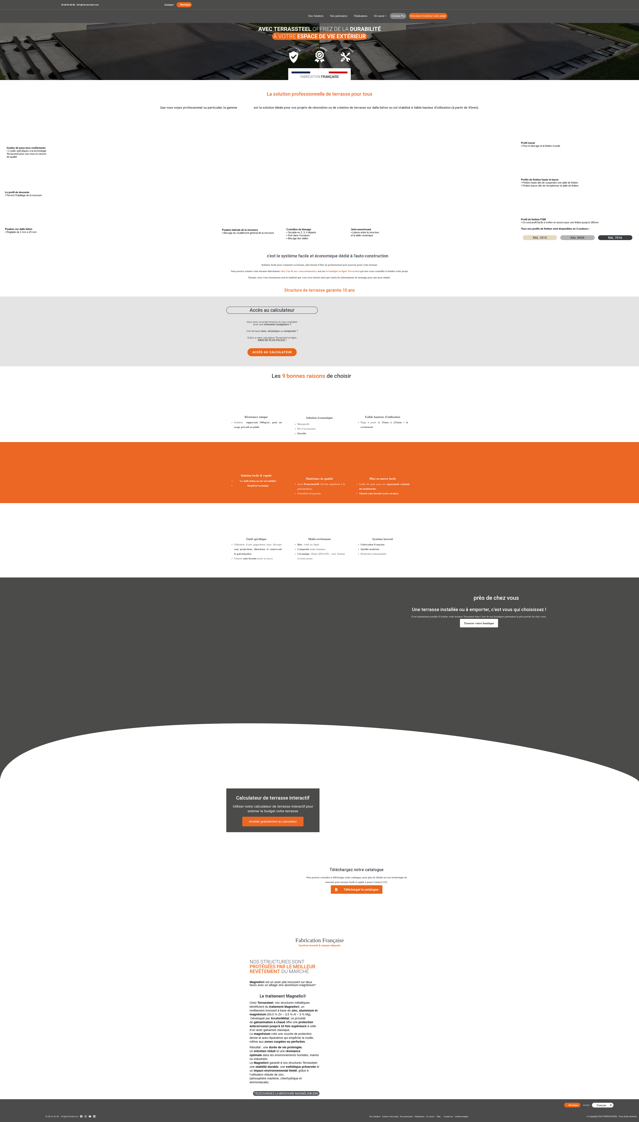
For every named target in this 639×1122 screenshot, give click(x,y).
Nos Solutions (315, 15)
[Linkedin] (94, 1116)
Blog (438, 1117)
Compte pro (448, 1117)
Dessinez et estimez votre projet (428, 15)
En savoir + (380, 15)
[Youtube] (90, 1116)
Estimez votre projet (390, 1117)
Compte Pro (398, 15)
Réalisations (360, 15)
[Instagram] (85, 1116)
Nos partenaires (338, 15)
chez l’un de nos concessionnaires (298, 271)
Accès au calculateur (272, 310)
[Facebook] (81, 1116)
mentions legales (461, 1117)
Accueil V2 (80, 16)
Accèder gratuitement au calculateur (273, 821)
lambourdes (369, 488)
